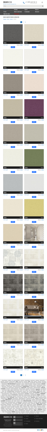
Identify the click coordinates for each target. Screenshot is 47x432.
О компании (28, 421)
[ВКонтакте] (37, 430)
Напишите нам (19, 420)
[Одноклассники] (40, 430)
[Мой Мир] (41, 430)
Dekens (11, 19)
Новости (37, 416)
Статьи (27, 418)
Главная (4, 19)
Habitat (21, 42)
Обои (7, 2)
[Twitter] (39, 430)
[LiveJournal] (43, 430)
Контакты (37, 421)
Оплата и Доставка (39, 418)
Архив (27, 423)
